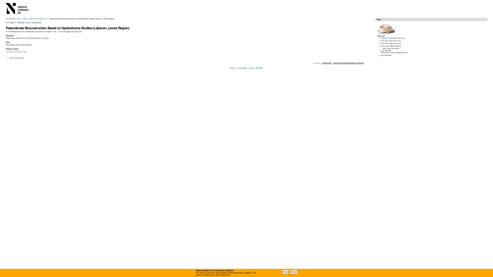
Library (24, 19)
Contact (252, 68)
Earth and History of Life (17, 52)
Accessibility (242, 68)
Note (8, 42)
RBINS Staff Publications (38, 19)
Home (18, 19)
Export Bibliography (16, 58)
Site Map (232, 68)
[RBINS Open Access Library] (19, 9)
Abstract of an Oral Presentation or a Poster (348, 63)
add (390, 38)
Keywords (10, 36)
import (395, 38)
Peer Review (327, 63)
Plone (259, 68)
